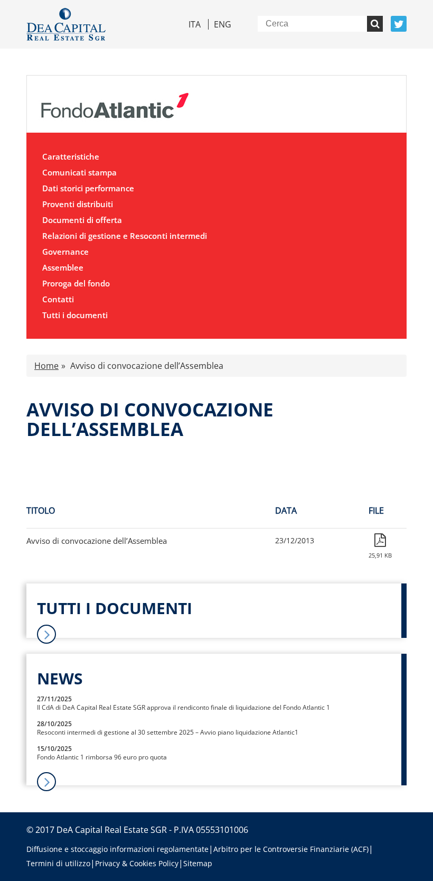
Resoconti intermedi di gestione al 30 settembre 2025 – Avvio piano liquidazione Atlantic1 (167, 732)
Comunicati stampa (79, 172)
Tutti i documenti (75, 315)
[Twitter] (399, 24)
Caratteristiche (70, 156)
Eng (222, 24)
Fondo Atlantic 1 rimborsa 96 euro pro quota (102, 757)
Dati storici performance (88, 188)
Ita (195, 24)
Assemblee (62, 267)
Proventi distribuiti (77, 204)
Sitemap (197, 863)
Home (46, 366)
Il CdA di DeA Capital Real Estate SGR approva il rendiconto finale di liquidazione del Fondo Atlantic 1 (183, 707)
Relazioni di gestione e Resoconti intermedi (124, 235)
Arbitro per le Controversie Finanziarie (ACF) (291, 849)
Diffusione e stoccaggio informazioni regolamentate (117, 849)
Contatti (58, 299)
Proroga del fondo (76, 283)
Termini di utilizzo (58, 863)
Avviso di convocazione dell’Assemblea (96, 540)
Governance (65, 251)
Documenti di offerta (82, 220)
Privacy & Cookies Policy (136, 863)
